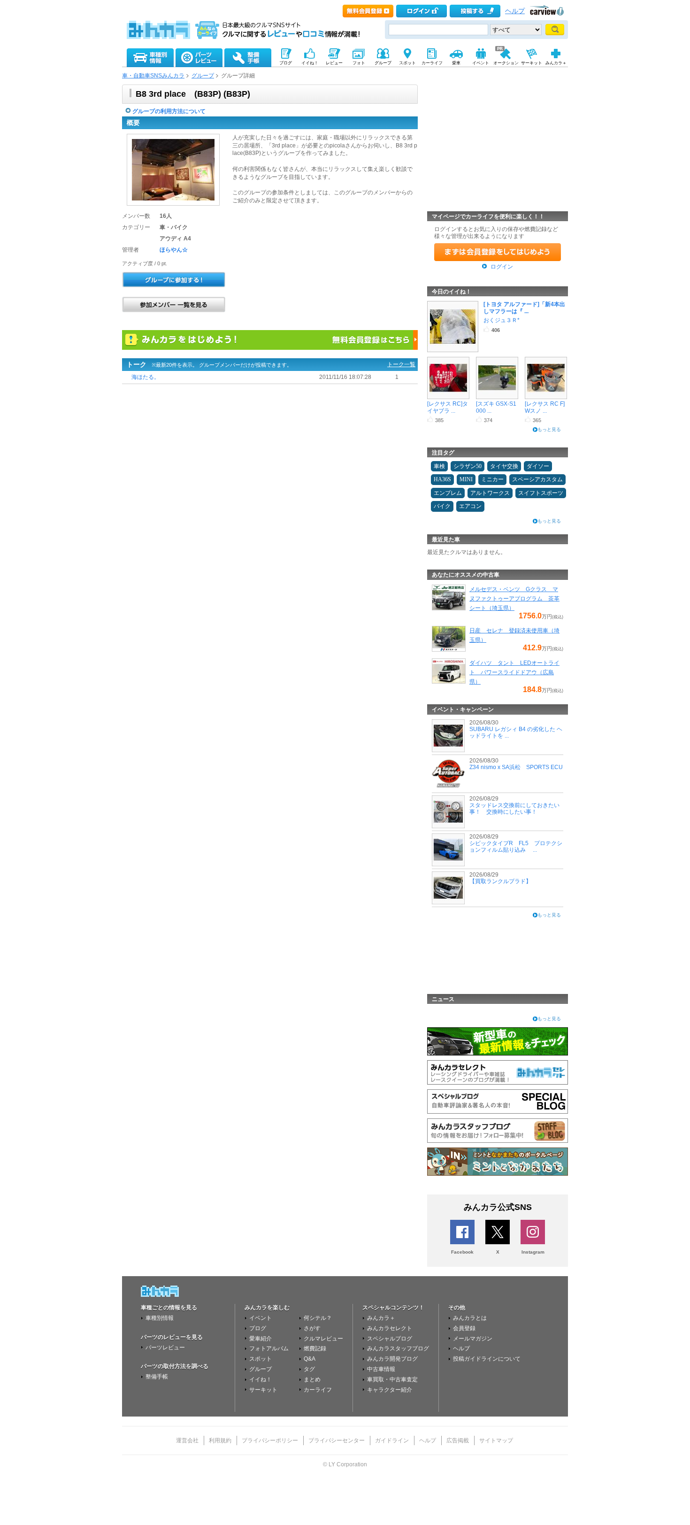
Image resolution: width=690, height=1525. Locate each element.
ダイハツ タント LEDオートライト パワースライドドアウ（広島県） (514, 672)
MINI (466, 479)
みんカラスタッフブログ (398, 1348)
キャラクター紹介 (389, 1389)
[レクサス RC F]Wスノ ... (545, 407)
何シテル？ (318, 1318)
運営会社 (187, 1440)
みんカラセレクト (389, 1328)
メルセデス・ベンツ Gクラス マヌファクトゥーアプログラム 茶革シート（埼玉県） (514, 598)
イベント (260, 1318)
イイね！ (260, 1379)
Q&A (309, 1359)
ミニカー (492, 479)
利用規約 (220, 1440)
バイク (442, 506)
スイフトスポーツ (540, 493)
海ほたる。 (145, 377)
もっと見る (549, 429)
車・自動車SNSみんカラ (153, 75)
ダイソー (538, 466)
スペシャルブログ (389, 1338)
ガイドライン (392, 1440)
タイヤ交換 (504, 466)
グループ (203, 75)
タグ (309, 1369)
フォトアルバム (269, 1348)
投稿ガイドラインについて (487, 1359)
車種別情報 (160, 1318)
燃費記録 (315, 1348)
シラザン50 (467, 466)
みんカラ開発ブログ (392, 1359)
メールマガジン (472, 1338)
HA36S (442, 479)
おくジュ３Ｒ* (501, 320)
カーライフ (318, 1389)
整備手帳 (157, 1376)
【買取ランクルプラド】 (500, 881)
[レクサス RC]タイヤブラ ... (447, 407)
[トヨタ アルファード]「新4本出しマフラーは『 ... (524, 307)
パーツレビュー (165, 1347)
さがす (312, 1328)
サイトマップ (496, 1440)
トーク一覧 (401, 364)
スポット (260, 1359)
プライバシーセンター (336, 1440)
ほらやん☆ (174, 249)
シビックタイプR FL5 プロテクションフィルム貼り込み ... (515, 846)
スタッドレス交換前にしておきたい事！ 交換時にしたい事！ (514, 808)
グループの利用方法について (169, 111)
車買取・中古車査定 (392, 1379)
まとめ (312, 1379)
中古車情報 (381, 1369)
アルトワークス (490, 493)
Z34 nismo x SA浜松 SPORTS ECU (516, 767)
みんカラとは (470, 1318)
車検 (439, 466)
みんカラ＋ (381, 1318)
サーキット (263, 1389)
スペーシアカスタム (537, 479)
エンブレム (448, 493)
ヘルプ (515, 11)
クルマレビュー (323, 1338)
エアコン (470, 506)
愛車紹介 (260, 1338)
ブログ (257, 1328)
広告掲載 (457, 1440)
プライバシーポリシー (270, 1440)
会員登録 (464, 1328)
